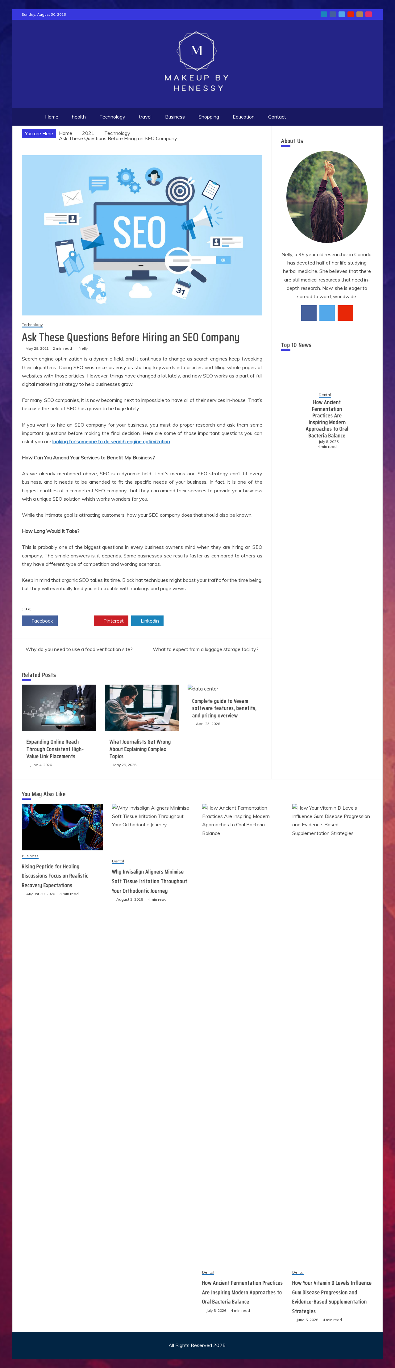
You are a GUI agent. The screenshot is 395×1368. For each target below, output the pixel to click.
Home (51, 117)
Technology (112, 117)
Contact (277, 117)
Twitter (77, 621)
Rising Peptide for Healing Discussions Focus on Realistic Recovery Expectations (55, 876)
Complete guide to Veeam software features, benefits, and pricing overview (224, 708)
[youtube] (345, 313)
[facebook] (309, 313)
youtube (350, 14)
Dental (323, 395)
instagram (368, 14)
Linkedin (149, 621)
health (79, 117)
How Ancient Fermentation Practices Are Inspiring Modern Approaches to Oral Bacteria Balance (325, 419)
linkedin (324, 14)
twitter (342, 14)
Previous (291, 421)
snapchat (359, 14)
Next (363, 421)
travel (145, 117)
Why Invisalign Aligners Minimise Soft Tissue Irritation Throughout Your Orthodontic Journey (149, 881)
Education (244, 117)
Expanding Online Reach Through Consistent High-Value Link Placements (55, 749)
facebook (333, 14)
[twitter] (327, 313)
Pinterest (113, 621)
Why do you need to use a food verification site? (79, 649)
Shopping (208, 117)
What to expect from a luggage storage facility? (206, 649)
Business (175, 117)
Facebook (41, 621)
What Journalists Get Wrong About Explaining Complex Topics (140, 749)
